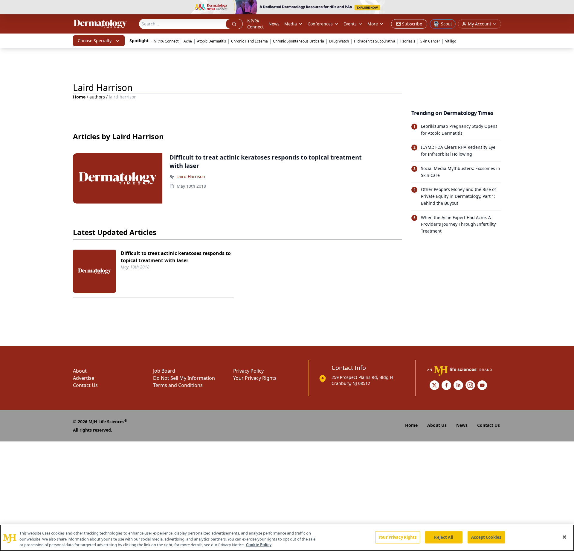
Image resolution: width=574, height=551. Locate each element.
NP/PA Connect (255, 24)
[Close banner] (566, 8)
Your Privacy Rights (255, 378)
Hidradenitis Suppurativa (374, 41)
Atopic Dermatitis (211, 41)
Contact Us (85, 385)
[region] (287, 537)
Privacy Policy (248, 371)
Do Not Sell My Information (184, 378)
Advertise (83, 378)
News (274, 24)
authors (97, 97)
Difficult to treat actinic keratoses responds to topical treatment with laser (176, 257)
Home (79, 97)
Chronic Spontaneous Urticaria (298, 41)
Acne (188, 41)
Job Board (164, 371)
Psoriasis (407, 41)
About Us (437, 425)
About (80, 371)
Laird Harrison (190, 176)
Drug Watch (339, 41)
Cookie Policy (258, 544)
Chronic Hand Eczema (249, 41)
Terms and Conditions (178, 385)
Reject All (443, 537)
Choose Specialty (95, 40)
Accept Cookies (486, 537)
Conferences (320, 24)
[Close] (564, 537)
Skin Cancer (430, 41)
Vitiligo (450, 41)
